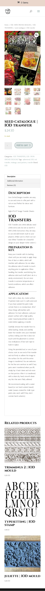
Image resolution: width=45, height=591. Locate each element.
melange (14, 162)
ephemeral (26, 159)
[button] (36, 35)
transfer (30, 162)
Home (6, 25)
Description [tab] (11, 176)
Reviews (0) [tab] (11, 185)
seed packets (22, 162)
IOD (32, 159)
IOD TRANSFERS (19, 156)
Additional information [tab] (15, 181)
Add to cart (22, 145)
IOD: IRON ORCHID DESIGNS (20, 25)
